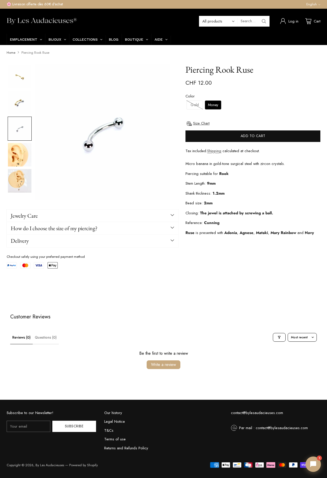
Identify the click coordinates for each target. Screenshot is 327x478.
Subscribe (74, 426)
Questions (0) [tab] (46, 337)
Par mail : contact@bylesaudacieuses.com (273, 428)
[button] (20, 76)
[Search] (264, 21)
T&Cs (108, 430)
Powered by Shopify (83, 465)
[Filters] (279, 337)
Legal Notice (114, 421)
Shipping (214, 151)
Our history (113, 413)
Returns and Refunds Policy (126, 448)
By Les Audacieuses (50, 465)
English (311, 4)
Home (11, 52)
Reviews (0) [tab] (21, 337)
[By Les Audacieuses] (42, 21)
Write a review (163, 365)
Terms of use (115, 439)
